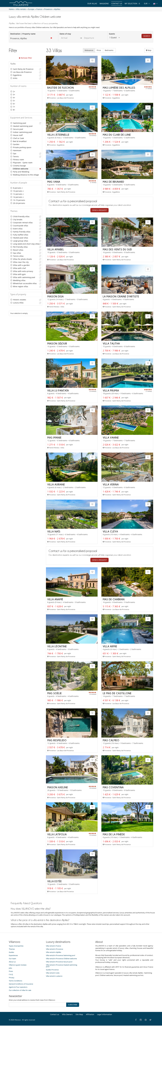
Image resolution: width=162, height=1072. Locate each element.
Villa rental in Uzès (52, 973)
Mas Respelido (57, 740)
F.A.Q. (11, 974)
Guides (11, 952)
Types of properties (16, 946)
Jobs (10, 968)
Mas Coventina (113, 787)
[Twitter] (150, 1020)
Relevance (89, 50)
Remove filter (26, 58)
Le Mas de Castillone (117, 693)
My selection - (132, 3)
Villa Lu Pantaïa (58, 390)
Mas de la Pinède (114, 834)
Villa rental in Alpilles (53, 952)
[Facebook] (135, 1020)
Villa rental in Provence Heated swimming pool (61, 966)
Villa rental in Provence (54, 949)
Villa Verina (111, 484)
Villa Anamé (55, 599)
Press (11, 971)
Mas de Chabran (114, 599)
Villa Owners (67, 1014)
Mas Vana (53, 181)
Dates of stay (65, 34)
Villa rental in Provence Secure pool (59, 962)
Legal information (104, 1014)
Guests (112, 34)
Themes (12, 949)
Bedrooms (109, 50)
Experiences (13, 955)
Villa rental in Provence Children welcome (61, 958)
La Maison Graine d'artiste (121, 296)
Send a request (99, 210)
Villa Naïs (53, 531)
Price (99, 50)
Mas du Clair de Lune (117, 134)
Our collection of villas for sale (20, 990)
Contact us (116, 3)
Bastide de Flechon (60, 87)
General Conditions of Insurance (21, 984)
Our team (12, 958)
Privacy (11, 977)
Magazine (104, 3)
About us (12, 962)
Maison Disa (55, 296)
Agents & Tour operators (18, 987)
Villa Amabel (55, 249)
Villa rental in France (53, 946)
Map (149, 50)
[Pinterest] (145, 1020)
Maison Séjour (57, 343)
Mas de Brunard (113, 181)
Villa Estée (54, 881)
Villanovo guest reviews (17, 965)
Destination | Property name (22, 34)
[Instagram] (140, 1020)
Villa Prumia (111, 390)
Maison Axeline (57, 787)
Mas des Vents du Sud (117, 249)
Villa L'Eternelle (58, 134)
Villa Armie (110, 646)
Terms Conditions (15, 981)
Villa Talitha (111, 343)
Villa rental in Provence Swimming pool (60, 955)
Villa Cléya (110, 531)
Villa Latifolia (57, 834)
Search (146, 36)
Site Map (79, 1014)
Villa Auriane (56, 484)
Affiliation (90, 1014)
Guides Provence (52, 970)
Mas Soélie (54, 693)
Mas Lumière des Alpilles (119, 87)
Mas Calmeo (111, 740)
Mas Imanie (54, 437)
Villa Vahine (111, 437)
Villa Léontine (57, 646)
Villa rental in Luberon (54, 976)
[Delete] (40, 168)
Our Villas (92, 3)
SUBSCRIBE (72, 1004)
